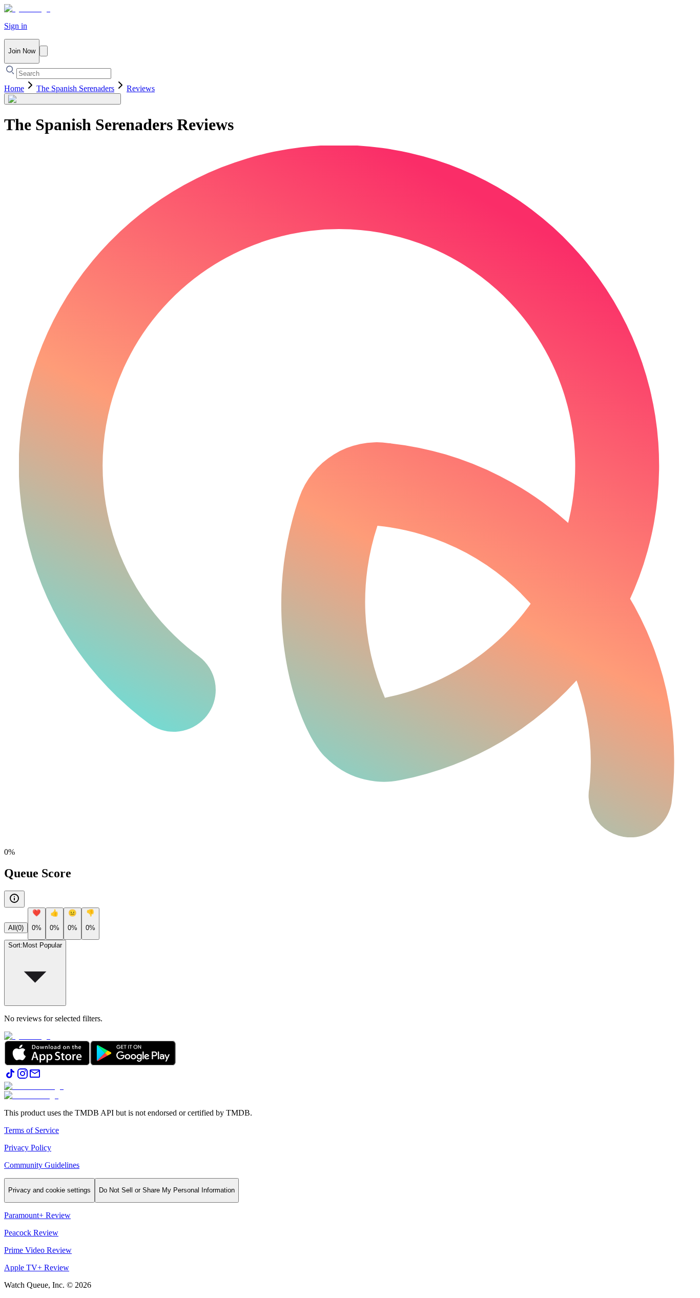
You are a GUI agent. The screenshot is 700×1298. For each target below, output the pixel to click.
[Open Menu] (43, 51)
